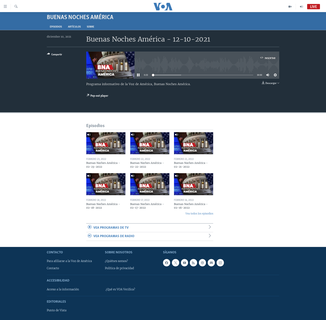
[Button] (54, 55)
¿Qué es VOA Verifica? (120, 289)
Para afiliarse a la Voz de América (69, 261)
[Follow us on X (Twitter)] (175, 262)
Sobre (90, 26)
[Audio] (301, 6)
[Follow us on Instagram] (220, 262)
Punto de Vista (56, 310)
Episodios (56, 26)
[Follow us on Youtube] (184, 262)
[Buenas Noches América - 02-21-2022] (193, 143)
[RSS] (193, 262)
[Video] (290, 6)
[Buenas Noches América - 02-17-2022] (149, 184)
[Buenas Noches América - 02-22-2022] (149, 143)
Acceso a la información (63, 289)
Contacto (53, 268)
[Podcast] (202, 262)
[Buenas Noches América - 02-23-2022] (105, 143)
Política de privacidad (119, 268)
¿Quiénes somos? (116, 261)
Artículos (74, 26)
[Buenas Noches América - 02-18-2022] (105, 184)
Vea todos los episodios (199, 213)
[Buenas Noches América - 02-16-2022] (193, 184)
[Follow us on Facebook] (166, 262)
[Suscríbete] (211, 262)
